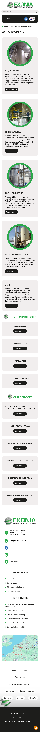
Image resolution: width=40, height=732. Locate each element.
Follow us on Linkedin (18, 548)
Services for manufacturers (20, 684)
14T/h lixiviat (12, 70)
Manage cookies (24, 721)
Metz (7, 284)
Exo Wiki (33, 698)
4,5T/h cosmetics (14, 193)
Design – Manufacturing (20, 443)
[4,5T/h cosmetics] (20, 176)
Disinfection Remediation (20, 478)
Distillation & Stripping (15, 587)
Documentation (15, 555)
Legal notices (7, 718)
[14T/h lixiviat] (20, 53)
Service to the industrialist (20, 495)
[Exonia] (20, 5)
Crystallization (20, 343)
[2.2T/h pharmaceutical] (20, 237)
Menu (8, 19)
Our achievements (27, 691)
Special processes (20, 378)
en (32, 19)
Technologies (20, 677)
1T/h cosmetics (13, 131)
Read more (10, 89)
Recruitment (14, 562)
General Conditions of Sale (23, 718)
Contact (20, 698)
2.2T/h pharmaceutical (17, 254)
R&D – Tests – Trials (20, 426)
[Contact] (36, 728)
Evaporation (20, 326)
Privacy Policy (11, 721)
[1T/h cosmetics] (20, 114)
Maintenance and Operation (20, 460)
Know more (18, 331)
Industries (10, 691)
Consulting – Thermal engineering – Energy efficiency (20, 407)
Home (15, 27)
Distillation (20, 361)
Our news (7, 698)
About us (25, 670)
